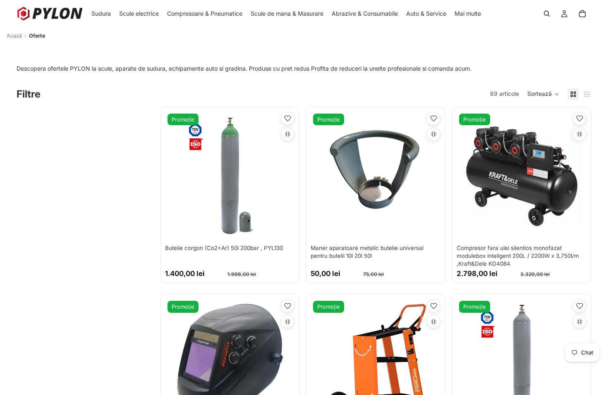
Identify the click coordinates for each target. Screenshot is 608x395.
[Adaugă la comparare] (287, 134)
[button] (543, 94)
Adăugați (289, 227)
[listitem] (467, 14)
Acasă (14, 36)
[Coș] (582, 14)
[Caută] (547, 14)
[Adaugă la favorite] (287, 118)
